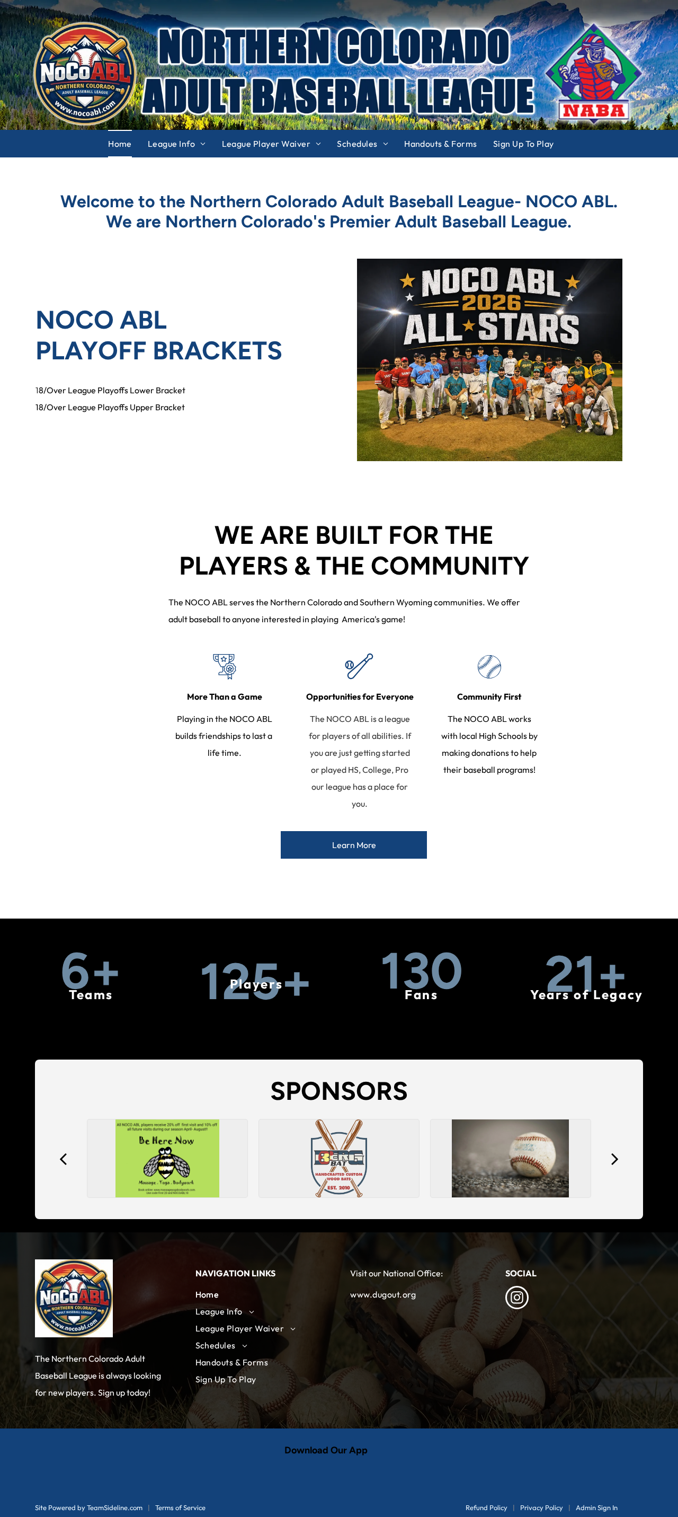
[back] (63, 1158)
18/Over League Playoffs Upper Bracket (110, 407)
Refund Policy (486, 1507)
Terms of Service (180, 1507)
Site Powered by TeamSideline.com (88, 1507)
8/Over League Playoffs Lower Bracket (112, 390)
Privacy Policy (541, 1507)
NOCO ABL (101, 319)
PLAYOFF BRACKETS (158, 350)
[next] (615, 1158)
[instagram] (517, 1299)
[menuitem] (128, 143)
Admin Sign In (597, 1507)
